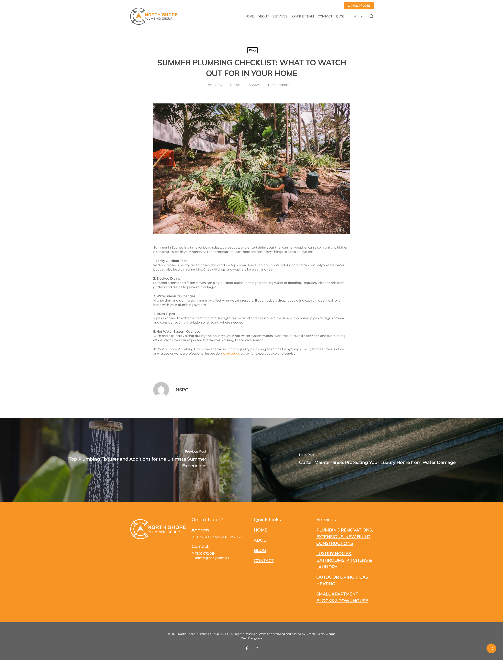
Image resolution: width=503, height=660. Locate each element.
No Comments (279, 85)
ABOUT (261, 540)
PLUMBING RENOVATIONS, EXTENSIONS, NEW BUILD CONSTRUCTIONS (344, 536)
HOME (260, 529)
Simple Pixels (315, 634)
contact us (231, 353)
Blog (252, 50)
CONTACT (264, 560)
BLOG (260, 550)
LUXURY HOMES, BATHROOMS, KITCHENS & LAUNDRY (344, 560)
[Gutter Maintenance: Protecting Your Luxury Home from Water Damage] (377, 460)
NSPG (217, 85)
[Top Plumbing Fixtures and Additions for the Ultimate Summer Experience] (126, 460)
